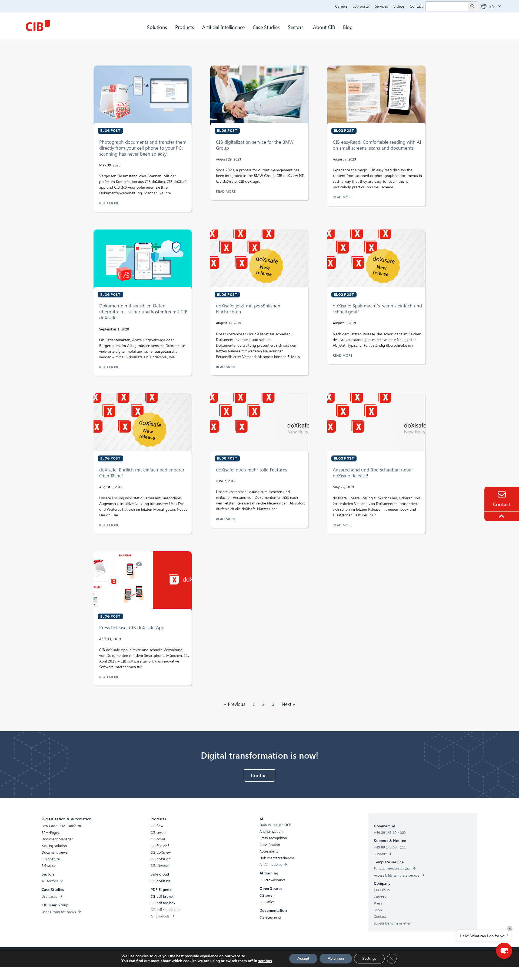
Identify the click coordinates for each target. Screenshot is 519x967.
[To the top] (502, 516)
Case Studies (266, 27)
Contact (416, 6)
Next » (288, 704)
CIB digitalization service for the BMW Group (255, 145)
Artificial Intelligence (223, 27)
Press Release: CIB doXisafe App (131, 627)
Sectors (296, 27)
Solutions (157, 27)
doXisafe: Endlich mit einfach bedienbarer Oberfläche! (141, 473)
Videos (398, 6)
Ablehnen (336, 958)
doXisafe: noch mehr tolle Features (251, 470)
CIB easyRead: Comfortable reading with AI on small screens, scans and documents (377, 145)
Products (184, 27)
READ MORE (109, 203)
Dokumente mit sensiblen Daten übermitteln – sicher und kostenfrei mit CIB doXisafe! (143, 312)
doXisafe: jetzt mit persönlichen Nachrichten (248, 309)
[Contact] (502, 494)
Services (381, 6)
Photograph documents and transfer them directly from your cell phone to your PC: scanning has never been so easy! (143, 148)
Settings (369, 958)
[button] (504, 951)
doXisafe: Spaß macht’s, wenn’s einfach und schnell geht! (377, 309)
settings (265, 961)
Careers (341, 6)
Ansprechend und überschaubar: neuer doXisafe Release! (373, 473)
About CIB (324, 27)
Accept (303, 958)
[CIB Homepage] (38, 25)
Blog (348, 27)
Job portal (361, 6)
